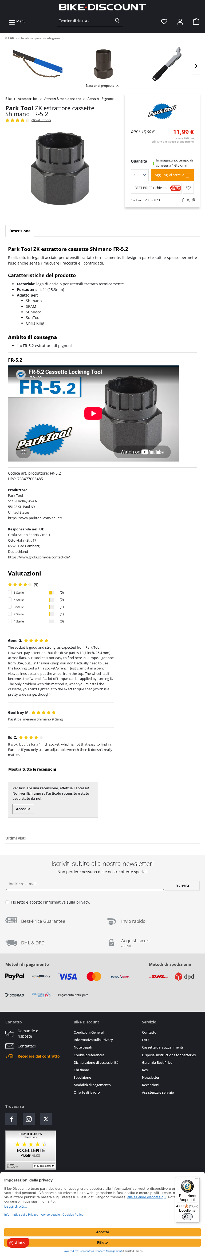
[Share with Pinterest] (192, 200)
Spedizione (82, 1077)
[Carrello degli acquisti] (195, 21)
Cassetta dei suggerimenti (162, 1047)
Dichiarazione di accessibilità (96, 1062)
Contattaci (27, 1046)
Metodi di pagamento (27, 964)
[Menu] (196, 1180)
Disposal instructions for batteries (169, 1055)
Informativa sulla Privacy (93, 1040)
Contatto (149, 1032)
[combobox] (84, 20)
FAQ (145, 1040)
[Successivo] (196, 65)
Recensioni (150, 1085)
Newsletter (150, 1077)
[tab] (19, 231)
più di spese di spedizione (173, 141)
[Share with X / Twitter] (187, 200)
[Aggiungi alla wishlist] (188, 188)
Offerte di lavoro (87, 1092)
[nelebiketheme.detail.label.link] (37, 64)
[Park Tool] (162, 111)
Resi (145, 1070)
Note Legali (83, 1047)
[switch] (187, 1216)
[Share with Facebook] (181, 200)
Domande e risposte (28, 1034)
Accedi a (23, 808)
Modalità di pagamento (92, 1085)
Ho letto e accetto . (50, 902)
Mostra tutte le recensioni (32, 769)
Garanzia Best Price (157, 1062)
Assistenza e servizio (158, 1092)
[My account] (180, 21)
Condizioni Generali (89, 1032)
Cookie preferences (89, 1055)
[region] (102, 63)
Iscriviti (182, 885)
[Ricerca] (117, 20)
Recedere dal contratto (39, 1056)
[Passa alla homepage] (102, 7)
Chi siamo (81, 1070)
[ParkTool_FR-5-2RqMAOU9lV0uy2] (60, 171)
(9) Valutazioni (41, 120)
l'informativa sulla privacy (66, 902)
